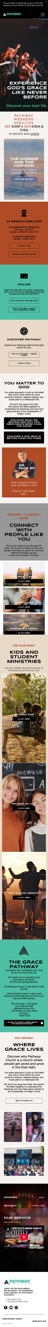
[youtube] (11, 1308)
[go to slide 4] (26, 196)
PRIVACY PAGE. (23, 7)
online (34, 133)
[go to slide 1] (21, 196)
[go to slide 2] (23, 196)
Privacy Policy (7, 1323)
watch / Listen (38, 1205)
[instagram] (16, 1308)
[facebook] (5, 1308)
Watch (41, 1197)
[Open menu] (42, 14)
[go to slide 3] (24, 196)
